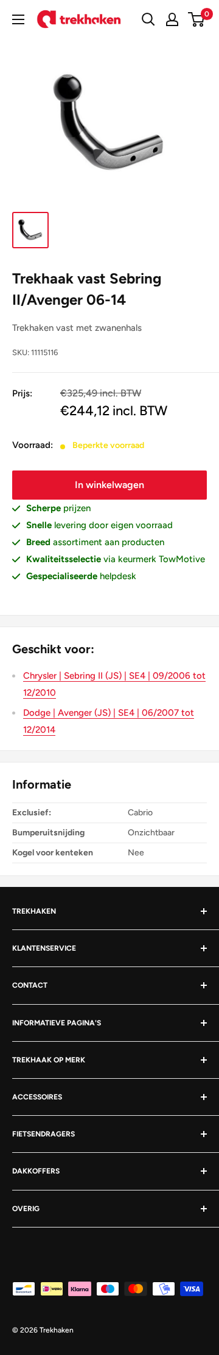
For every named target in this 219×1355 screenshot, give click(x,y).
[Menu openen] (18, 19)
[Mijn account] (172, 19)
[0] (196, 19)
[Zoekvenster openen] (148, 19)
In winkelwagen (109, 485)
